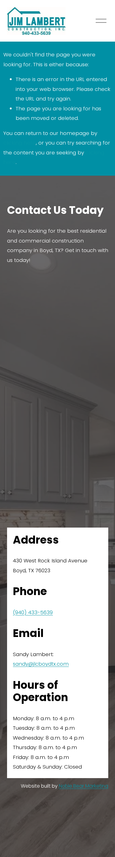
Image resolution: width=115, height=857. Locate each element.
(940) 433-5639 (33, 612)
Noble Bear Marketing (83, 786)
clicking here (19, 142)
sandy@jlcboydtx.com (41, 663)
